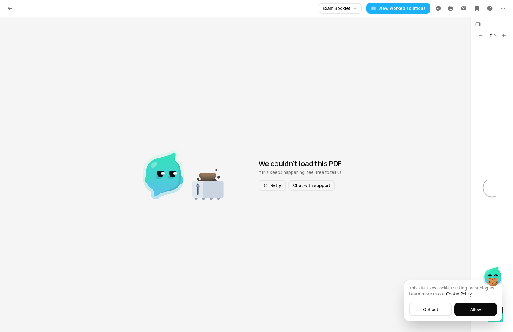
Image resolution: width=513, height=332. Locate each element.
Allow (475, 309)
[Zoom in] (504, 35)
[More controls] (503, 8)
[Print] (450, 8)
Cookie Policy (458, 294)
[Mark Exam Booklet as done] (489, 8)
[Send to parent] (463, 8)
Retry (275, 185)
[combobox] (340, 8)
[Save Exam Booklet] (476, 8)
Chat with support (311, 185)
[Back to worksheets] (10, 8)
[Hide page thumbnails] (478, 24)
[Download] (438, 8)
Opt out (430, 309)
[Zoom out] (480, 35)
